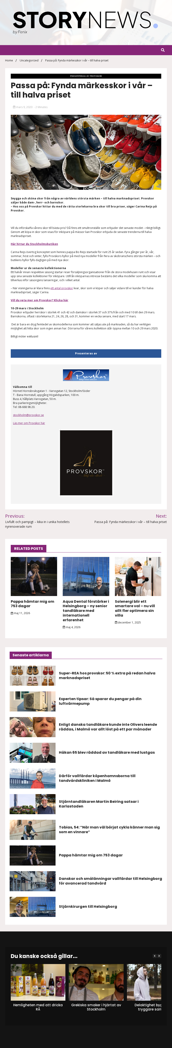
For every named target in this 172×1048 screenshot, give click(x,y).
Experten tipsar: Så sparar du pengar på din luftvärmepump (100, 701)
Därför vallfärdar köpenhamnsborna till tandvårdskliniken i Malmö (97, 778)
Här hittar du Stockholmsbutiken (34, 244)
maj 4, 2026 (72, 627)
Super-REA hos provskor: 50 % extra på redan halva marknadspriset (107, 675)
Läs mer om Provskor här (29, 423)
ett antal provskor (61, 288)
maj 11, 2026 (21, 613)
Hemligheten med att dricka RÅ (38, 1007)
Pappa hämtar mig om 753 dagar (32, 604)
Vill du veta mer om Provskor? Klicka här (39, 300)
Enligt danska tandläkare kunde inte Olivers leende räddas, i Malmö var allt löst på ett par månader (108, 727)
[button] (159, 956)
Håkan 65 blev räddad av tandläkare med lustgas (107, 752)
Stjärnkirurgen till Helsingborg (88, 906)
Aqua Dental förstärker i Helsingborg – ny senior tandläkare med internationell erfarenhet (86, 611)
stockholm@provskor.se (28, 415)
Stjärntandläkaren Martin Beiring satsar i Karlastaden (99, 804)
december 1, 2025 (129, 622)
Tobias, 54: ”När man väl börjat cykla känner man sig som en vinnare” (109, 830)
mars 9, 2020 (24, 107)
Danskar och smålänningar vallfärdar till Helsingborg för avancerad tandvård (110, 881)
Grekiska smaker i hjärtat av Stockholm (96, 1007)
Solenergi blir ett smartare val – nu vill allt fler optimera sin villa (135, 608)
